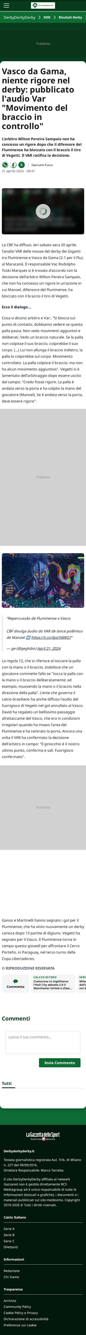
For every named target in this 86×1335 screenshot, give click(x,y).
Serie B (9, 1235)
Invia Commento (59, 1062)
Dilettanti (11, 1247)
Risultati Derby (70, 17)
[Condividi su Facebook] (13, 165)
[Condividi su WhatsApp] (5, 165)
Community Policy (17, 1306)
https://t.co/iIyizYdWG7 (51, 637)
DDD (47, 17)
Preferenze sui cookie (20, 1325)
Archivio (10, 1300)
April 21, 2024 (48, 648)
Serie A (9, 1229)
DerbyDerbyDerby (19, 17)
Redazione (12, 1271)
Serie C (9, 1241)
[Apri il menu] (6, 5)
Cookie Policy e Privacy (21, 1313)
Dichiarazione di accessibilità (26, 1319)
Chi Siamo (11, 1277)
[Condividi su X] (21, 165)
